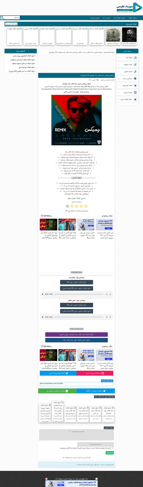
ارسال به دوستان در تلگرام (94, 391)
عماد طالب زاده (88, 52)
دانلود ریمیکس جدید (84, 84)
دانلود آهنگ (133, 18)
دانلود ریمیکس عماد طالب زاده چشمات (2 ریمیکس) (97, 75)
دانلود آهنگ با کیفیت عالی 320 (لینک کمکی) (76, 288)
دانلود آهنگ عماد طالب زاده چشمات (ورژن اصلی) (76, 334)
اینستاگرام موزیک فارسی (93, 373)
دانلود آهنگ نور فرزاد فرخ (27, 67)
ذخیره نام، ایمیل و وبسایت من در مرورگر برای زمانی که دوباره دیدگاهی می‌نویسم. (85, 448)
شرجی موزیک (94, 18)
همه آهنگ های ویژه (11, 24)
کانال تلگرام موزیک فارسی (57, 373)
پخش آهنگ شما (119, 18)
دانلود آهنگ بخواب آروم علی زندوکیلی (23, 59)
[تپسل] (46, 479)
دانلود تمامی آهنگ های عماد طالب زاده (76, 340)
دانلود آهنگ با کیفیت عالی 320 (76, 282)
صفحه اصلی (98, 52)
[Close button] (96, 479)
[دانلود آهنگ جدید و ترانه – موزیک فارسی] (129, 13)
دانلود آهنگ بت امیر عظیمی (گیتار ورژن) (22, 71)
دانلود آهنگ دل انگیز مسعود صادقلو (23, 63)
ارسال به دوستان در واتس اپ (56, 391)
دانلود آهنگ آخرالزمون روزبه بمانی (24, 56)
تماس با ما (106, 18)
